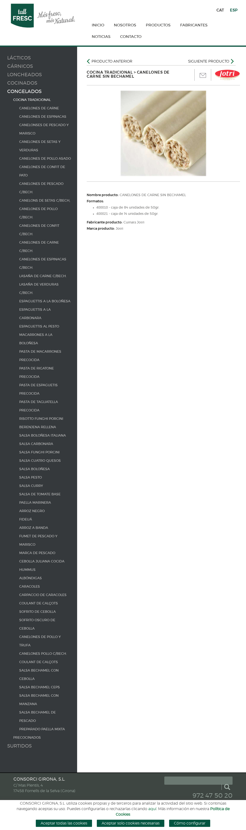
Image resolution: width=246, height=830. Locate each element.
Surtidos (19, 746)
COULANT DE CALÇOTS (38, 603)
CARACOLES (29, 586)
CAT (220, 10)
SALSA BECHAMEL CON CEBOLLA (39, 675)
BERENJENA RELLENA (37, 427)
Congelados (24, 91)
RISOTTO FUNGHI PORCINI (41, 419)
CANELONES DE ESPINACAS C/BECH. (42, 263)
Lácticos (19, 58)
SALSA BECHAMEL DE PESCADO (37, 717)
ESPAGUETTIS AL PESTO (39, 326)
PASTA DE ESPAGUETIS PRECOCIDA (38, 389)
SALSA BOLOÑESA (34, 469)
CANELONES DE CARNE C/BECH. (39, 247)
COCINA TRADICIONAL (32, 100)
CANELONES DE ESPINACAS (42, 116)
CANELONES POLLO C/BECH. (43, 653)
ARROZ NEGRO (32, 511)
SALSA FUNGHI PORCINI (39, 452)
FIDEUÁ (25, 519)
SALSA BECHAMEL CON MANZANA (39, 700)
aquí (152, 809)
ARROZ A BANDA (33, 528)
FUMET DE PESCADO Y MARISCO (38, 540)
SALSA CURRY (31, 486)
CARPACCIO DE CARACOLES (43, 595)
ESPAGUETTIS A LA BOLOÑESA (44, 301)
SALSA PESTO (30, 477)
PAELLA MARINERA (35, 502)
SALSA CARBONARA (36, 444)
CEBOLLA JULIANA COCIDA (41, 561)
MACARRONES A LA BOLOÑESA (35, 339)
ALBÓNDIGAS (30, 578)
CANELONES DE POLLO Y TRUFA (40, 641)
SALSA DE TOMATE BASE (40, 494)
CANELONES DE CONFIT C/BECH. (39, 230)
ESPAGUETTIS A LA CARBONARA (35, 314)
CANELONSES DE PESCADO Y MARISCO (44, 129)
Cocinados (22, 83)
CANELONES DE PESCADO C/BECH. (41, 188)
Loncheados (24, 74)
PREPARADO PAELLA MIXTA (42, 729)
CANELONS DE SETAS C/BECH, (44, 200)
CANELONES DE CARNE (39, 108)
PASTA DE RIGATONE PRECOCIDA (36, 373)
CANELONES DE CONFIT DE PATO (42, 171)
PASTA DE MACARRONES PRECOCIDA (40, 356)
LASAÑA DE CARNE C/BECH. (43, 276)
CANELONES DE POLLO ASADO (45, 158)
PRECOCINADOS (27, 737)
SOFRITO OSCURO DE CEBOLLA (37, 624)
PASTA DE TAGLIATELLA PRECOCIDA (38, 406)
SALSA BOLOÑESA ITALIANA (42, 435)
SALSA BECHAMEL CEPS (39, 687)
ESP (234, 10)
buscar (227, 787)
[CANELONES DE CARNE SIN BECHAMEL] (163, 133)
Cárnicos (20, 66)
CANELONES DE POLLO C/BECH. (38, 213)
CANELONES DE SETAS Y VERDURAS (40, 146)
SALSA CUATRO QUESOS (40, 460)
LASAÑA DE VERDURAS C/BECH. (39, 289)
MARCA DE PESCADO (37, 553)
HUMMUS (27, 570)
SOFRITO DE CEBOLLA (37, 612)
